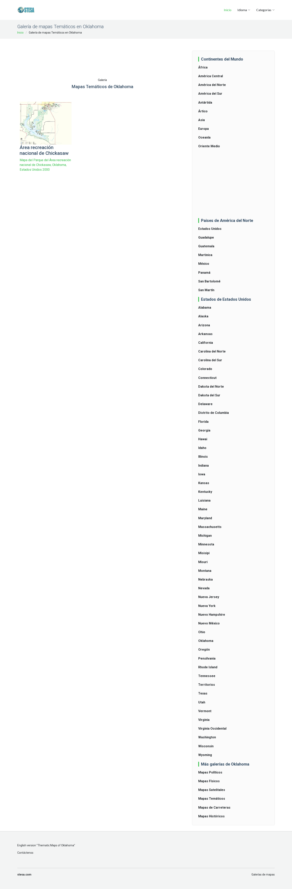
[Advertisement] (102, 52)
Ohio (201, 632)
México (203, 264)
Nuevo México (209, 623)
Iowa (201, 474)
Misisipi (204, 553)
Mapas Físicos (209, 781)
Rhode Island (207, 667)
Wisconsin (206, 746)
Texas (202, 693)
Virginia (204, 720)
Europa (203, 129)
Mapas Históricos (211, 816)
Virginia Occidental (212, 728)
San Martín (206, 290)
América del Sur (210, 93)
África (203, 67)
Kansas (203, 483)
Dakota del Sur (209, 395)
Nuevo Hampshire (211, 614)
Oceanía (204, 137)
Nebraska (205, 579)
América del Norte (212, 85)
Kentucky (205, 492)
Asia (201, 120)
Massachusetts (209, 527)
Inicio (227, 10)
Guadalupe (206, 237)
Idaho (202, 448)
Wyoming (205, 755)
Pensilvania (207, 658)
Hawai (202, 439)
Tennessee (206, 676)
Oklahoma (205, 641)
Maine (202, 509)
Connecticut (207, 378)
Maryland (205, 518)
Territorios (206, 685)
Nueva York (207, 606)
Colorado (205, 369)
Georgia (204, 430)
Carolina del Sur (210, 360)
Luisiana (204, 500)
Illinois (203, 456)
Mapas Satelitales (211, 790)
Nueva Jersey (208, 597)
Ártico (203, 111)
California (205, 343)
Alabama (204, 307)
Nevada (204, 588)
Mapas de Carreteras (214, 807)
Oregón (204, 649)
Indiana (203, 465)
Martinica (205, 255)
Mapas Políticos (210, 772)
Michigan (205, 535)
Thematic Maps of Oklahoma (56, 845)
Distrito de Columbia (213, 413)
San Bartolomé (209, 281)
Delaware (205, 404)
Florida (203, 422)
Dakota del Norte (211, 386)
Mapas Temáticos (211, 798)
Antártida (205, 102)
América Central (210, 76)
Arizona (204, 325)
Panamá (204, 273)
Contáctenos (25, 852)
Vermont (204, 711)
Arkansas (205, 334)
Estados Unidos (209, 229)
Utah (201, 702)
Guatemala (206, 246)
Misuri (203, 562)
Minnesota (206, 544)
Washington (207, 737)
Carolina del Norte (212, 351)
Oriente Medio (209, 146)
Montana (204, 571)
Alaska (203, 316)
